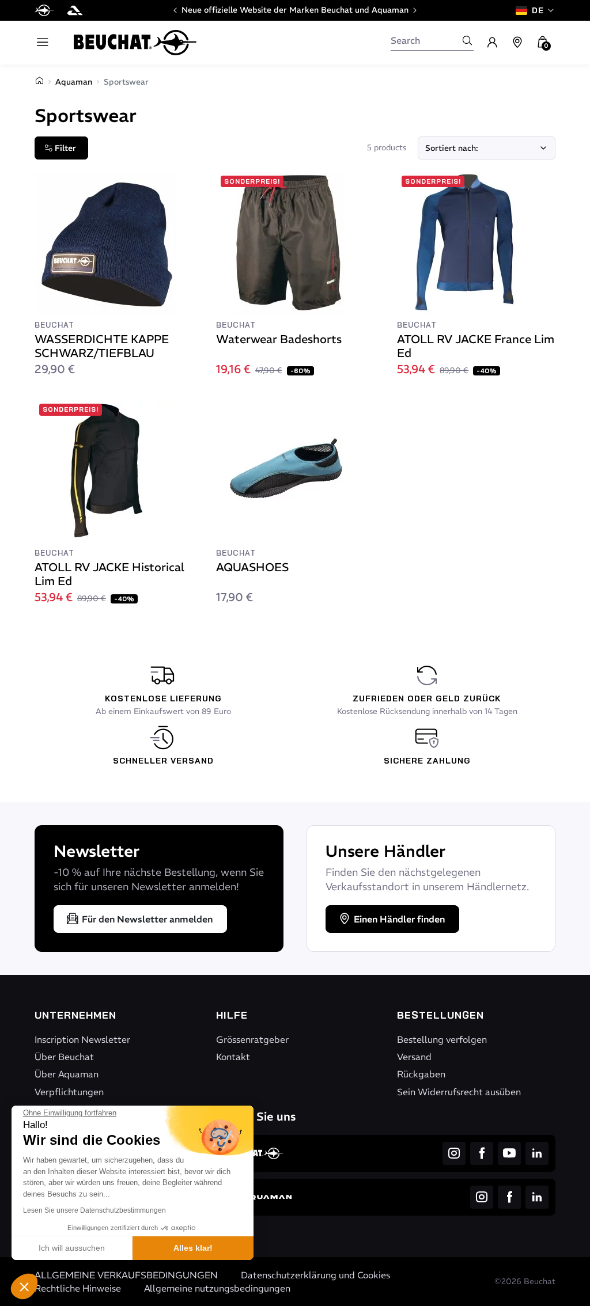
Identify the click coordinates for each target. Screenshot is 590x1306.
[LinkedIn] (537, 1153)
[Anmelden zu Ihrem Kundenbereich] (492, 43)
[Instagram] (454, 1153)
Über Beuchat (64, 1056)
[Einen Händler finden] (517, 43)
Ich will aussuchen (72, 1247)
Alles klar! (193, 1247)
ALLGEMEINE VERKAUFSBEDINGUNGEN (126, 1275)
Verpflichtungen (69, 1092)
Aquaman (73, 82)
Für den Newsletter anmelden (147, 919)
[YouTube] (509, 1153)
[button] (24, 1286)
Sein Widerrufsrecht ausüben (459, 1092)
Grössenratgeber (252, 1039)
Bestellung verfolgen (442, 1039)
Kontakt (233, 1056)
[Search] (467, 40)
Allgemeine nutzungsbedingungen (217, 1288)
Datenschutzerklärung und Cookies (315, 1275)
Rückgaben (421, 1074)
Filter (65, 148)
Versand (414, 1056)
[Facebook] (481, 1153)
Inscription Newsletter (82, 1039)
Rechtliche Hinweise (78, 1288)
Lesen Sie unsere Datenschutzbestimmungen (94, 1210)
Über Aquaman (67, 1074)
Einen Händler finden (399, 919)
